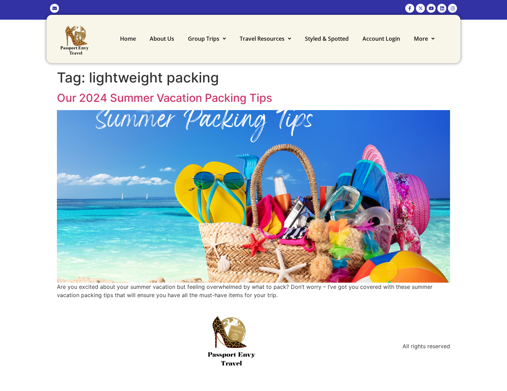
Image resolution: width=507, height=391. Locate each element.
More (421, 38)
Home (128, 38)
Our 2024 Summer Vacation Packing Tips (164, 98)
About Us (162, 38)
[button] (207, 39)
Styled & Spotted (327, 38)
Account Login (381, 38)
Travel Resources (262, 38)
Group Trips (203, 38)
